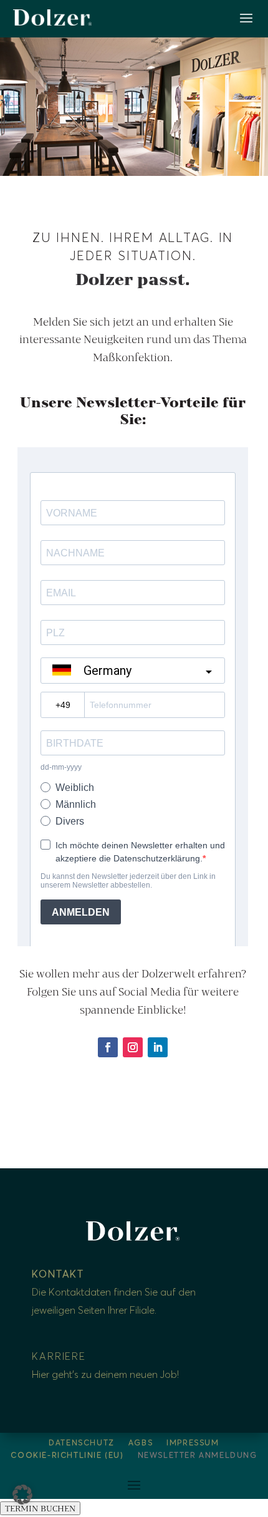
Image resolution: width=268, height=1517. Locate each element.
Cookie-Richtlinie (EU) (67, 1456)
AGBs (140, 1443)
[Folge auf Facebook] (108, 1047)
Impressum (192, 1443)
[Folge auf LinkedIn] (158, 1047)
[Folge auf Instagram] (133, 1047)
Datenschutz (82, 1443)
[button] (22, 1494)
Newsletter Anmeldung (197, 1456)
